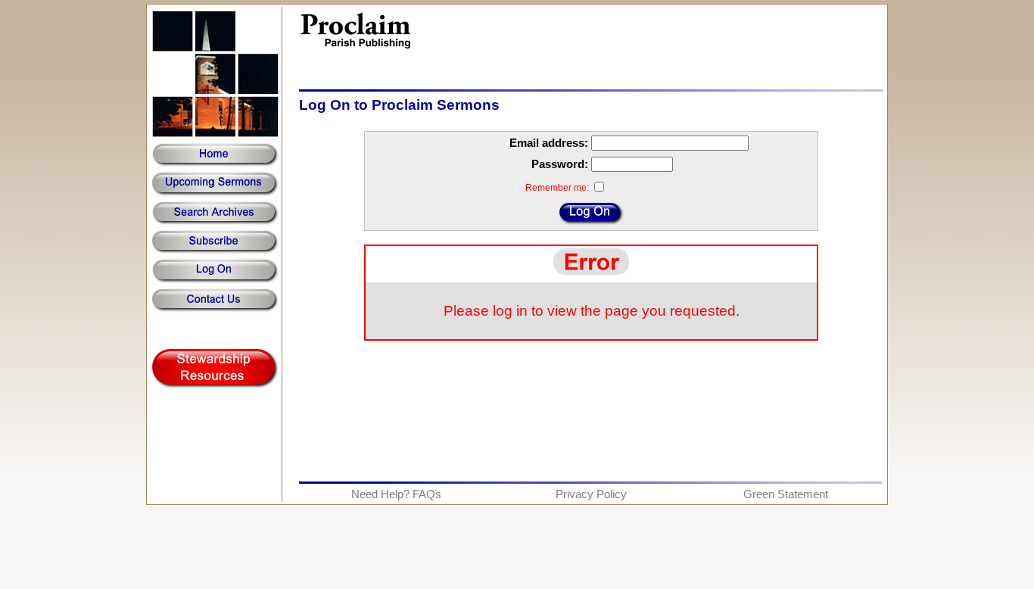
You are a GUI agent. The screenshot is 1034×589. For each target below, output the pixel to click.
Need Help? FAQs (396, 494)
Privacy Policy (591, 494)
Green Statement (785, 494)
